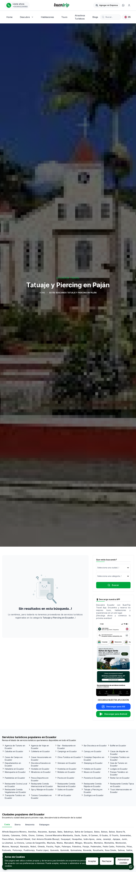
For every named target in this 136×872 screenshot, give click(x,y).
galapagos (44, 824)
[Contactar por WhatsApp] (131, 867)
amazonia (29, 824)
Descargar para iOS (115, 706)
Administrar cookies (123, 861)
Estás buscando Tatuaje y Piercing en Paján (73, 293)
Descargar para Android (115, 714)
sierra (17, 824)
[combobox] (97, 567)
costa (7, 824)
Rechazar (107, 861)
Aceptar (92, 861)
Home (42, 293)
